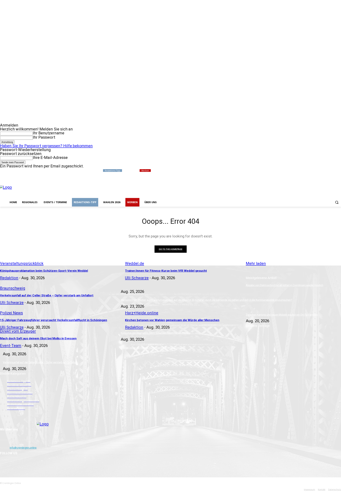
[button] (336, 202)
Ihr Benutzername (48, 133)
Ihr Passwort (44, 137)
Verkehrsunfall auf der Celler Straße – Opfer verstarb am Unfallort (40, 362)
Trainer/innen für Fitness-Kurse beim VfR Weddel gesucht (153, 347)
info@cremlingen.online (23, 447)
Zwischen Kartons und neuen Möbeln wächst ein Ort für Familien (282, 314)
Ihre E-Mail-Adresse (50, 157)
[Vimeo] (334, 171)
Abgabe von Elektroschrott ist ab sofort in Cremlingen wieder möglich (284, 285)
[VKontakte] (21, 464)
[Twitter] (329, 171)
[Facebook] (319, 171)
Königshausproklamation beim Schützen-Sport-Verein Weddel (155, 333)
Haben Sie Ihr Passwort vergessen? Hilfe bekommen (46, 146)
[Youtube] (339, 171)
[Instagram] (324, 171)
